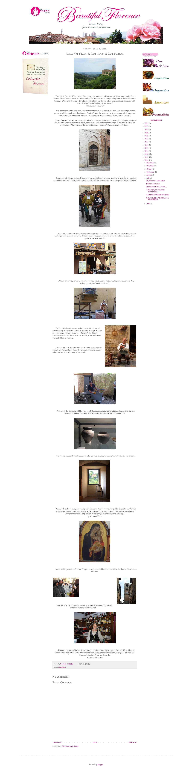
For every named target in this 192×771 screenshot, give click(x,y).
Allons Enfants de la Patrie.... (156, 187)
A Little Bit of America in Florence (157, 195)
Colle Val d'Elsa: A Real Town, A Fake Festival (157, 199)
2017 (147, 142)
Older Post (132, 742)
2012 (147, 157)
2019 (147, 136)
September (151, 172)
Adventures (62, 667)
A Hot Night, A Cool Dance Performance (155, 191)
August (149, 175)
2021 (147, 130)
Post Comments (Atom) (70, 746)
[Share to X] (84, 664)
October (150, 169)
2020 (147, 133)
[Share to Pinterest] (89, 664)
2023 (147, 123)
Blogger (100, 765)
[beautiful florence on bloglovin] (150, 56)
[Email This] (79, 664)
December (150, 163)
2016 (147, 145)
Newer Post (57, 742)
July (148, 178)
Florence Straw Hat (153, 184)
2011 (147, 160)
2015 (147, 148)
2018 (147, 139)
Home (95, 742)
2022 (147, 126)
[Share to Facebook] (86, 664)
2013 (147, 154)
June (148, 203)
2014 (147, 151)
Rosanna (63, 664)
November (150, 166)
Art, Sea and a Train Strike (155, 181)
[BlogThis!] (81, 664)
